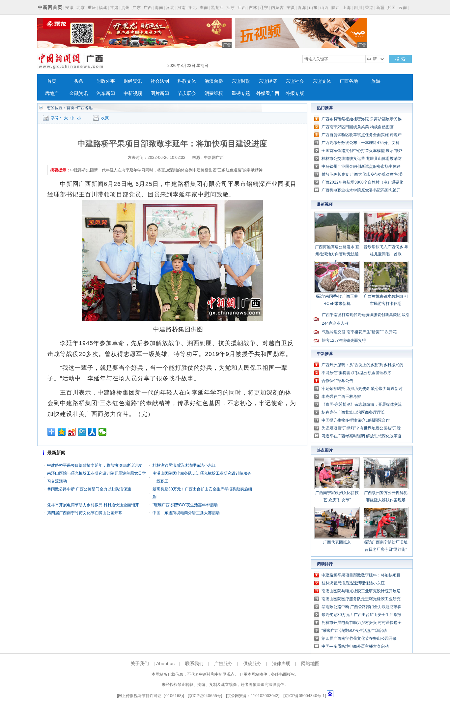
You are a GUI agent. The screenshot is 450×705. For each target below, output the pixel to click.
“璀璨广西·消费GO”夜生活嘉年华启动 (185, 505)
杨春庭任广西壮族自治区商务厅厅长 (353, 412)
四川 (358, 7)
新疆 (380, 7)
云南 (403, 7)
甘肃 (114, 7)
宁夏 (291, 7)
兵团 (391, 7)
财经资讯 (133, 81)
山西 (324, 7)
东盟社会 (295, 81)
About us (165, 663)
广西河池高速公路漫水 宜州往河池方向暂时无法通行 (337, 254)
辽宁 (264, 7)
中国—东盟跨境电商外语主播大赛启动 (186, 513)
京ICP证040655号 (205, 695)
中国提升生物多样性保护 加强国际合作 (356, 420)
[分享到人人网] (92, 432)
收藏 (105, 118)
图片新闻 (160, 93)
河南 (181, 7)
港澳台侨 (214, 81)
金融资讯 (79, 93)
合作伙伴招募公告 (337, 380)
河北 (170, 7)
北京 (80, 7)
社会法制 (160, 81)
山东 (313, 7)
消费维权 (214, 93)
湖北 (192, 7)
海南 (159, 7)
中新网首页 (50, 7)
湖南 (204, 7)
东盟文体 (322, 81)
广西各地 (349, 81)
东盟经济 (268, 81)
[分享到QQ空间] (62, 432)
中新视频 (133, 93)
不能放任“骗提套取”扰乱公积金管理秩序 (356, 372)
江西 (242, 7)
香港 (369, 7)
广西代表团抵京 (337, 542)
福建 (103, 7)
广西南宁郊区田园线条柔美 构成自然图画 (358, 127)
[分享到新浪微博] (72, 432)
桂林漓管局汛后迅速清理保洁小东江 (184, 465)
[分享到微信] (102, 432)
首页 (51, 81)
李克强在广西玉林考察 (341, 396)
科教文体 (187, 81)
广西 (148, 7)
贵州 (125, 7)
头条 (78, 81)
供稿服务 (252, 663)
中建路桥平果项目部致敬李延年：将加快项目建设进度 (94, 465)
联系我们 (194, 663)
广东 (136, 7)
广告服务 (223, 663)
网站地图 (310, 663)
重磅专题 (241, 93)
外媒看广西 (267, 93)
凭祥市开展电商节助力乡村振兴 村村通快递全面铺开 (93, 505)
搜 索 (400, 59)
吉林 (253, 7)
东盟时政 (241, 81)
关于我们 (139, 663)
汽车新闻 (106, 93)
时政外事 (106, 81)
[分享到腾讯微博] (82, 432)
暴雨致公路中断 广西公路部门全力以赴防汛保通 (89, 489)
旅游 (375, 81)
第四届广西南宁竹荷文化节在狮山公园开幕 (84, 513)
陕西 (335, 7)
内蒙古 (277, 7)
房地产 (52, 93)
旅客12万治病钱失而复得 (344, 340)
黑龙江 (217, 7)
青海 (302, 7)
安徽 (69, 7)
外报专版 (295, 93)
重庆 (92, 7)
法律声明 (281, 663)
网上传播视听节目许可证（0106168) (150, 695)
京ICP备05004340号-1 (304, 695)
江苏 (230, 7)
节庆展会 (187, 93)
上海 (347, 7)
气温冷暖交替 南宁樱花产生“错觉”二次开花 (359, 332)
